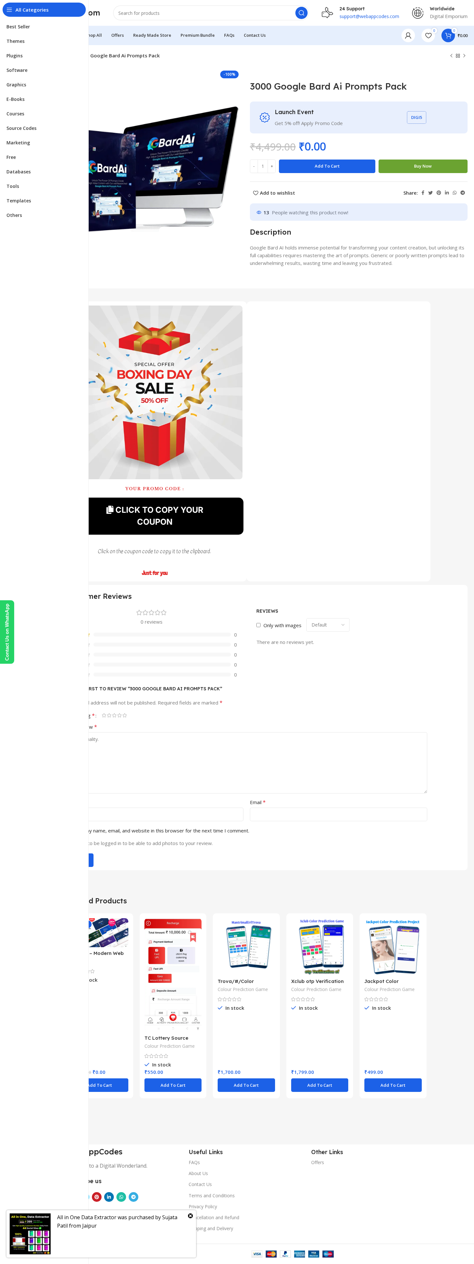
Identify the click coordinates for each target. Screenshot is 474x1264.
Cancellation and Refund (214, 1217)
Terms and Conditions (212, 1195)
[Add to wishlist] (123, 943)
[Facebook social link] (423, 193)
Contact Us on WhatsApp (7, 632)
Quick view (123, 928)
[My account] (408, 35)
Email (258, 802)
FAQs (194, 1162)
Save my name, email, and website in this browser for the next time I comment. (161, 830)
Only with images (282, 625)
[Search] (301, 13)
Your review (81, 726)
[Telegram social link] (463, 193)
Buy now (423, 166)
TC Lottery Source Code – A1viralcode (167, 1041)
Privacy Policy (203, 1206)
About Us (198, 1173)
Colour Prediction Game (169, 1046)
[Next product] (464, 56)
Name (75, 802)
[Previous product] (451, 56)
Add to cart (327, 166)
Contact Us (200, 1184)
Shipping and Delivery (211, 1228)
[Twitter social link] (430, 193)
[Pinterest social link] (439, 193)
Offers (317, 1162)
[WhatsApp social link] (455, 193)
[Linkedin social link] (447, 193)
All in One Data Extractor (86, 1217)
